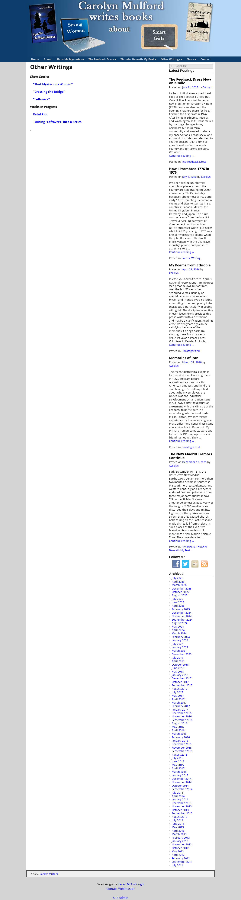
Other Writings (170, 59)
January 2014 (180, 799)
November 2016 (182, 716)
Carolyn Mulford (49, 874)
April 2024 (178, 630)
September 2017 (182, 685)
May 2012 (178, 851)
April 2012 (178, 855)
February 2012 (181, 858)
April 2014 (178, 796)
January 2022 (180, 647)
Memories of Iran (183, 357)
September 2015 (182, 751)
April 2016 (178, 730)
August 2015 (179, 754)
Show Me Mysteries (69, 59)
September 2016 (182, 720)
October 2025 (180, 592)
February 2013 (181, 837)
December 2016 (181, 713)
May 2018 (178, 671)
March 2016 (179, 733)
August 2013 (179, 816)
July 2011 (177, 865)
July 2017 (177, 692)
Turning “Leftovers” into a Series (57, 122)
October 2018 (180, 664)
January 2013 (180, 841)
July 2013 (177, 820)
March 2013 (179, 834)
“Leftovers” (41, 99)
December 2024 (181, 612)
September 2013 (182, 813)
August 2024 (179, 623)
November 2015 (182, 747)
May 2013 (178, 827)
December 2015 (181, 744)
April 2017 (178, 699)
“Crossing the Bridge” (49, 92)
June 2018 (178, 668)
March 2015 (179, 771)
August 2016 (179, 723)
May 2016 (178, 727)
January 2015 (180, 775)
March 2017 (179, 702)
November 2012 (182, 844)
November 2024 (182, 616)
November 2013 (182, 806)
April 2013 (178, 830)
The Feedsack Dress (101, 59)
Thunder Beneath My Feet (137, 59)
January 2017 (180, 709)
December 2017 (181, 678)
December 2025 (181, 588)
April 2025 (178, 605)
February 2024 (181, 637)
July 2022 (177, 644)
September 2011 (182, 861)
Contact (206, 59)
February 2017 (181, 706)
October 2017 (180, 682)
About (48, 59)
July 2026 (177, 578)
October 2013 (180, 810)
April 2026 (178, 581)
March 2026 (179, 585)
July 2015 (177, 758)
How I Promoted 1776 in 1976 (189, 170)
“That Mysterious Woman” (53, 84)
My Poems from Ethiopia (190, 265)
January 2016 (180, 740)
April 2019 (178, 661)
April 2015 (178, 768)
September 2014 (182, 789)
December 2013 (181, 803)
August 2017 (179, 688)
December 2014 (181, 778)
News (190, 59)
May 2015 (178, 765)
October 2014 (180, 785)
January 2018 (180, 675)
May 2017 (178, 695)
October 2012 (180, 848)
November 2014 (182, 782)
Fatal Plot (40, 114)
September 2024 (182, 619)
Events (186, 258)
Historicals (188, 547)
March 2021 (179, 650)
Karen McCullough (131, 884)
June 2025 (178, 602)
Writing (196, 258)
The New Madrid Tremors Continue (190, 456)
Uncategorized (191, 351)
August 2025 (179, 595)
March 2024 (179, 633)
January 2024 (180, 640)
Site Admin (120, 898)
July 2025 (177, 599)
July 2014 (177, 792)
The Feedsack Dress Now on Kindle (190, 81)
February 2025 (181, 609)
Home (35, 59)
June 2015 (178, 761)
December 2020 (181, 654)
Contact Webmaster (120, 889)
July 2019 (177, 657)
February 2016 (181, 737)
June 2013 (178, 823)
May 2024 (178, 626)
